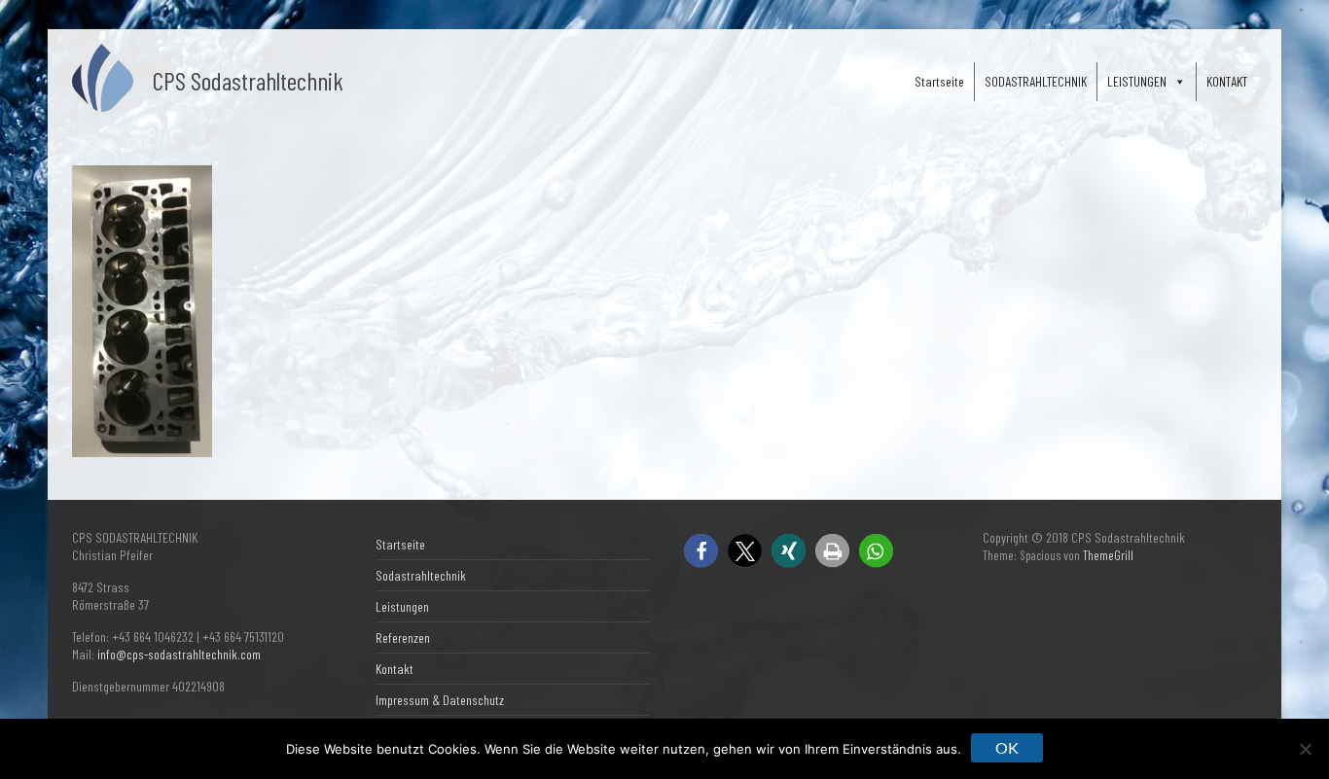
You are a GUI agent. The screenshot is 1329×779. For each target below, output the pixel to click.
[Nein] (1304, 749)
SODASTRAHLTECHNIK (1036, 81)
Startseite (939, 81)
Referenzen (403, 637)
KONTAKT (1226, 81)
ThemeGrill (1108, 555)
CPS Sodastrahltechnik (248, 80)
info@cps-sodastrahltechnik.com (179, 654)
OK (1007, 747)
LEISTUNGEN (1137, 81)
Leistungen (402, 606)
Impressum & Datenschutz (440, 699)
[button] (701, 551)
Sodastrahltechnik (421, 575)
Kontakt (394, 668)
